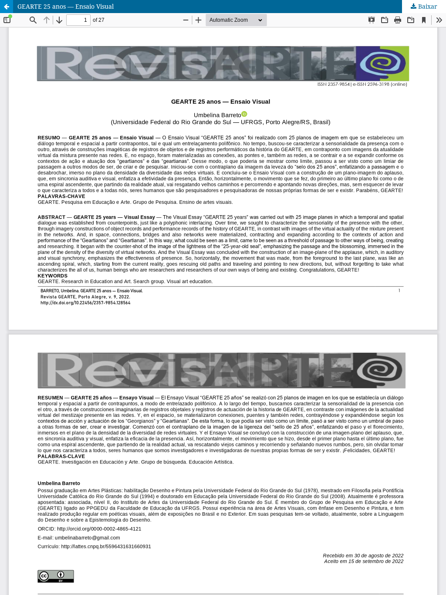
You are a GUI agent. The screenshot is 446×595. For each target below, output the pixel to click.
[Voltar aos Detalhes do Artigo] (6, 6)
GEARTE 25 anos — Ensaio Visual (65, 6)
